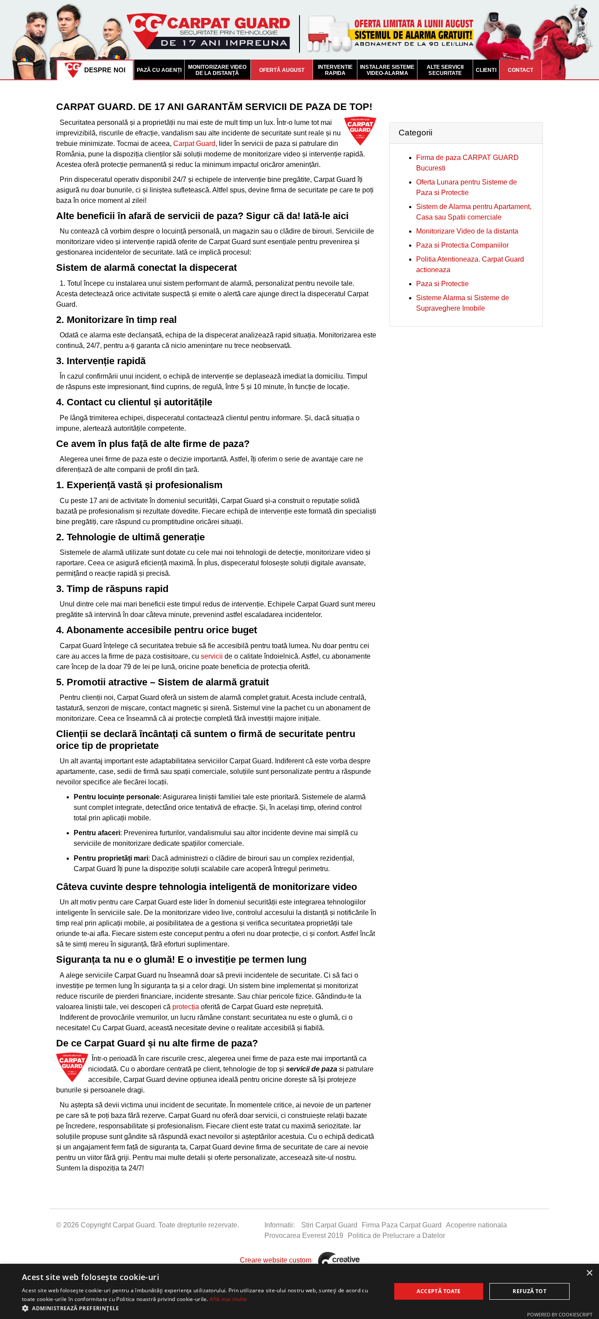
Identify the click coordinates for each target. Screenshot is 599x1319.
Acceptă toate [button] (438, 1291)
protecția (185, 1007)
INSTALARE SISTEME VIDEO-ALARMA (387, 70)
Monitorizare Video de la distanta (467, 231)
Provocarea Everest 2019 (303, 1235)
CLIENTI (486, 70)
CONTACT (520, 70)
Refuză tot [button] (529, 1291)
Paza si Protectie (442, 283)
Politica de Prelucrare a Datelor (396, 1235)
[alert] (299, 1291)
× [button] (589, 1273)
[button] (201, 1308)
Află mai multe (228, 1299)
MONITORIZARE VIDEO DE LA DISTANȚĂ (217, 70)
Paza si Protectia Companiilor (462, 245)
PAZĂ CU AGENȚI (159, 70)
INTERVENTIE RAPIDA (335, 70)
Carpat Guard (194, 143)
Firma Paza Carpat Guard (402, 1225)
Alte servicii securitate (445, 70)
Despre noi (104, 70)
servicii (212, 656)
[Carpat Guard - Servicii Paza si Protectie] (299, 39)
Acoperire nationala (476, 1225)
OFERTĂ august (282, 70)
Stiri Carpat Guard (329, 1225)
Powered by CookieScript (559, 1314)
